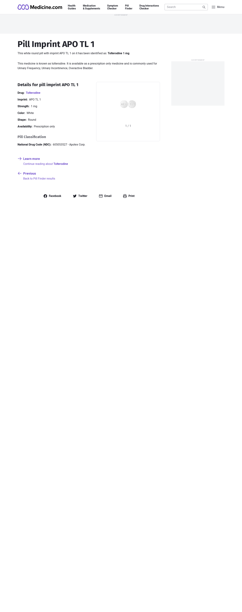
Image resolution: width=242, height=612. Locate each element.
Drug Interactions (149, 7)
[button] (52, 196)
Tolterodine (33, 93)
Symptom (112, 7)
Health (72, 7)
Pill (128, 7)
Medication (91, 7)
